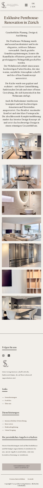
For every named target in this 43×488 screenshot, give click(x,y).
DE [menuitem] (33, 4)
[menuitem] (33, 3)
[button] (26, 5)
